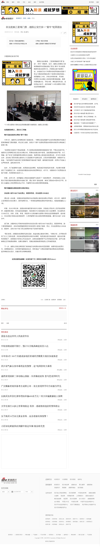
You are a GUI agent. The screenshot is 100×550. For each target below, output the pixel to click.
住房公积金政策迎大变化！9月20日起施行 (83, 58)
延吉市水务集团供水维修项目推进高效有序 (83, 52)
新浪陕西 (68, 521)
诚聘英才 (66, 534)
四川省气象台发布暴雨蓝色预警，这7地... (86, 104)
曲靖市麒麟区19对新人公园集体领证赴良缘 (83, 64)
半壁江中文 (65, 501)
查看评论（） (63, 308)
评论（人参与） (25, 32)
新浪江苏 (82, 521)
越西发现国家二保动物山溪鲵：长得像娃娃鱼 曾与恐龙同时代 (30, 376)
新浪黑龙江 (89, 521)
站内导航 (41, 2)
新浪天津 (68, 519)
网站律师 (73, 534)
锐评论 (80, 479)
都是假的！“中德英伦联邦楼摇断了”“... (85, 123)
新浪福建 (89, 519)
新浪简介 (10, 534)
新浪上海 (61, 519)
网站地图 (27, 534)
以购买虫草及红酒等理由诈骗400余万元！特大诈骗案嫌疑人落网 (31, 396)
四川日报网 (73, 498)
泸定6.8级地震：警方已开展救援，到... (85, 116)
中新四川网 (74, 501)
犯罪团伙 (59, 299)
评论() (60, 340)
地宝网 (65, 498)
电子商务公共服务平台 (89, 504)
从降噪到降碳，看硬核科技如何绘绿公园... (87, 126)
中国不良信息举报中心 (87, 501)
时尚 (18, 2)
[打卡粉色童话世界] (92, 193)
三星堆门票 (47, 299)
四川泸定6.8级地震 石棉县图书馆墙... (85, 120)
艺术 (24, 2)
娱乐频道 (80, 487)
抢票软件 (53, 299)
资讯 (7, 2)
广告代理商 (43, 534)
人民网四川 (79, 496)
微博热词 (93, 99)
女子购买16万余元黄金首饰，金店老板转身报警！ (24, 416)
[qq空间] (6, 299)
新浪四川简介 (19, 534)
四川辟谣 (72, 479)
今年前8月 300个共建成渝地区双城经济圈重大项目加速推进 (29, 356)
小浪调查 (65, 479)
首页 (3, 491)
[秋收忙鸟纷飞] (92, 206)
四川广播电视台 (75, 504)
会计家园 (57, 501)
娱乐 (29, 2)
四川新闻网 (72, 493)
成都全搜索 (92, 493)
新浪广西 (68, 524)
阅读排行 (76, 99)
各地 (29, 18)
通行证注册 (81, 534)
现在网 (63, 496)
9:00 (27, 491)
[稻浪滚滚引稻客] (78, 206)
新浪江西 (48, 524)
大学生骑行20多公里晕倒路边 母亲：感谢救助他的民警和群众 (30, 406)
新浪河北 (61, 521)
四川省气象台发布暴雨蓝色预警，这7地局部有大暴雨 (26, 366)
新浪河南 (54, 519)
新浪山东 (61, 524)
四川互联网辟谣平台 (60, 507)
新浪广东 (75, 519)
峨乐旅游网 (57, 498)
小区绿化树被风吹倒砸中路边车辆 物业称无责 (23, 426)
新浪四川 (7, 18)
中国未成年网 (82, 493)
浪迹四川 (57, 487)
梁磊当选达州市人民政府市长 (15, 336)
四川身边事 (65, 484)
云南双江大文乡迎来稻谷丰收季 (80, 55)
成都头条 (74, 484)
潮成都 (64, 487)
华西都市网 (70, 496)
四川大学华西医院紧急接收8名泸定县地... (86, 129)
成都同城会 (72, 487)
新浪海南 (54, 524)
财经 (13, 2)
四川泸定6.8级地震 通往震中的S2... (84, 113)
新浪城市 (48, 519)
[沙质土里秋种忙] (78, 193)
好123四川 (82, 498)
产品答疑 (89, 534)
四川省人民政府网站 (60, 493)
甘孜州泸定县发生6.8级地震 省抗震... (85, 107)
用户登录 (91, 2)
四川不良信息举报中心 (61, 504)
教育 (35, 2)
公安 (64, 299)
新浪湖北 (48, 521)
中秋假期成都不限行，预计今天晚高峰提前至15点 (24, 346)
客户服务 (58, 534)
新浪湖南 (54, 521)
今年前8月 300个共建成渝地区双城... (85, 110)
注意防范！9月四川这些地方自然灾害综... (86, 132)
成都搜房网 (91, 498)
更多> (97, 190)
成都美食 (89, 484)
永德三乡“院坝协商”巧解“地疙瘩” (81, 61)
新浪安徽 (75, 521)
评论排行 (85, 99)
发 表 (65, 323)
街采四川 (57, 479)
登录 (2, 323)
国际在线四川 (90, 496)
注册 (97, 2)
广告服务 (35, 534)
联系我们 (51, 534)
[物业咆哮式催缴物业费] (83, 227)
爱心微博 (82, 484)
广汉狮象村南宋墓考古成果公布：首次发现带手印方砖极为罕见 (31, 386)
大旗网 (56, 496)
